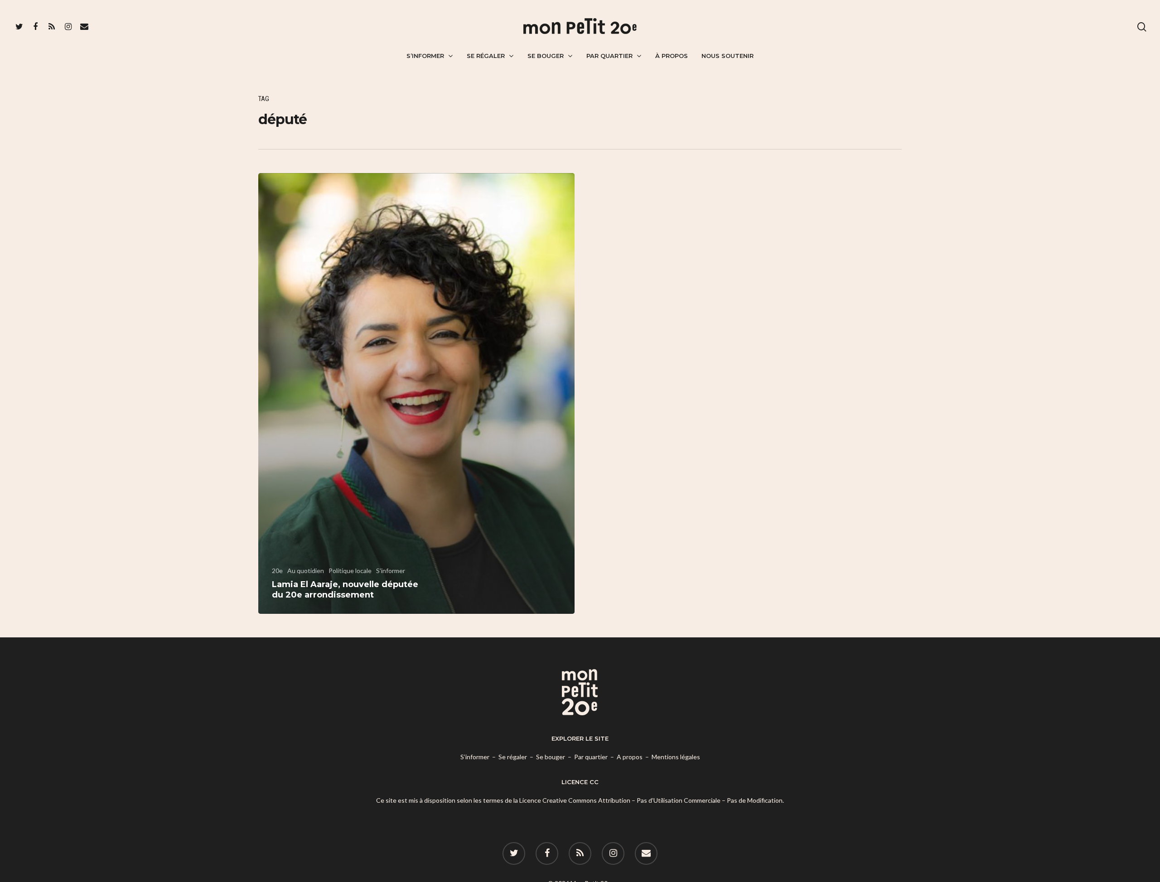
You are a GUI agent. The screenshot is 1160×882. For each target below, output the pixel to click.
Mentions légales (676, 757)
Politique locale (350, 570)
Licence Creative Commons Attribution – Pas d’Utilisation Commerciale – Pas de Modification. (651, 800)
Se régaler (486, 55)
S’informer (425, 55)
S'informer (390, 570)
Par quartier (609, 55)
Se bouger (545, 55)
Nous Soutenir (727, 55)
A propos (630, 757)
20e (277, 570)
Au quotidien (305, 570)
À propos (671, 55)
